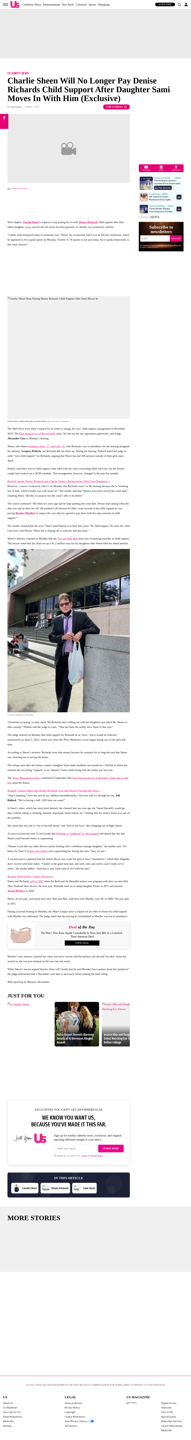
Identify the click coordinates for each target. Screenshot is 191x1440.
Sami (28, 226)
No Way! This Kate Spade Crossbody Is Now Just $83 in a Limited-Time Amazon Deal (82, 934)
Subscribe (165, 4)
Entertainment (51, 4)
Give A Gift (167, 1412)
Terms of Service (73, 1403)
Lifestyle (81, 4)
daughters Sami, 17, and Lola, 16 (46, 446)
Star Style (68, 4)
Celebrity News (31, 4)
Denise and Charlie (37, 851)
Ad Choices (71, 1425)
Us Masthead (10, 1407)
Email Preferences (12, 1416)
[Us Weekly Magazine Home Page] (14, 4)
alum (26, 777)
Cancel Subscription (171, 1425)
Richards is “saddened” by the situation (77, 833)
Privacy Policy (97, 1156)
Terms (84, 1156)
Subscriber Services (171, 1421)
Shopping (104, 4)
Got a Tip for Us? (12, 1412)
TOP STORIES (114, 107)
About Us (8, 1403)
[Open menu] (5, 4)
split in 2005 (36, 881)
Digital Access (168, 1403)
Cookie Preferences (75, 1416)
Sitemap (7, 1425)
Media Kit (8, 1421)
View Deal (82, 943)
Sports (92, 4)
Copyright (70, 1412)
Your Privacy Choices (76, 1421)
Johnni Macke (16, 107)
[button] (179, 4)
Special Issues (168, 1416)
